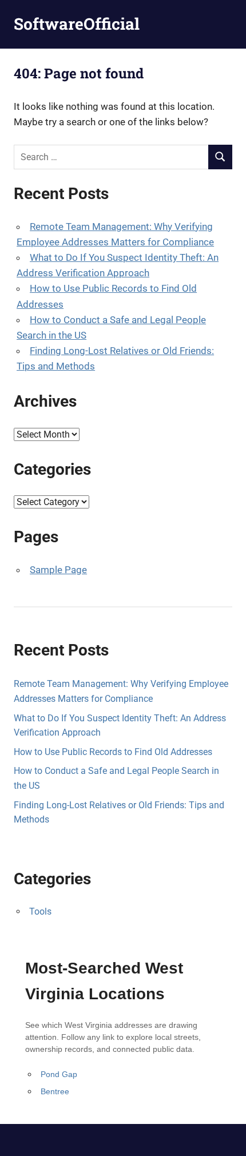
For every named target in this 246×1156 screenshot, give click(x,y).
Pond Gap (59, 1074)
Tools (40, 911)
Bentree (55, 1091)
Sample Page (58, 569)
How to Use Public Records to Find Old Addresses (113, 751)
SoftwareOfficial (77, 23)
